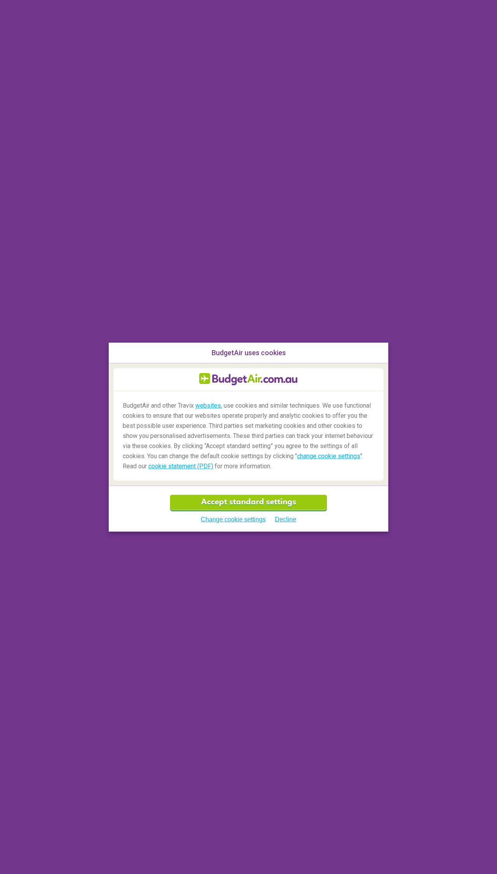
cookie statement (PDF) (180, 466)
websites (208, 405)
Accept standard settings (248, 502)
